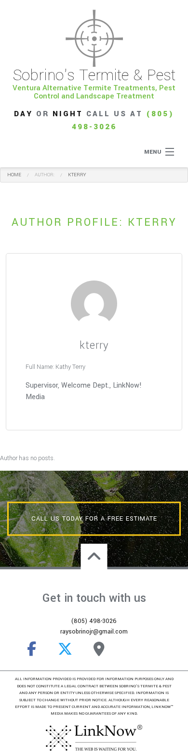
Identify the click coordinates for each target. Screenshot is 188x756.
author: (44, 174)
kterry (77, 174)
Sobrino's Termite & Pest (94, 75)
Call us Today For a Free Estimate (94, 518)
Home (14, 174)
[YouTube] (99, 649)
